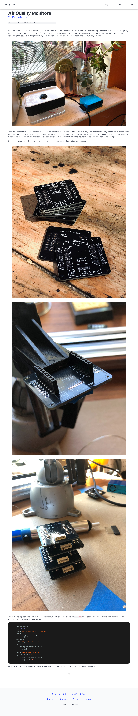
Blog (106, 4)
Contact (130, 4)
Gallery (114, 4)
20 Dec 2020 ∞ (17, 17)
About (121, 4)
